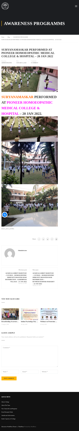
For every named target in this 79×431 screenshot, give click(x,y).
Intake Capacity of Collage (8, 419)
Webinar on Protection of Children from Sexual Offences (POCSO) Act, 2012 (49, 321)
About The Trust (5, 405)
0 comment (34, 62)
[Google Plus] (43, 239)
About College (5, 402)
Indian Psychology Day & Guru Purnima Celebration (29, 321)
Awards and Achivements (8, 415)
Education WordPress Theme (8, 426)
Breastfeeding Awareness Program (10, 321)
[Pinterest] (52, 239)
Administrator (6, 62)
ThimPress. (21, 426)
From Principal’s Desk (7, 412)
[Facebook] (39, 239)
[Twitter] (47, 239)
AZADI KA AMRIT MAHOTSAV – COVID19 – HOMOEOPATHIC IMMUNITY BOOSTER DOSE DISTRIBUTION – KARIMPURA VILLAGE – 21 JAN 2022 (16, 277)
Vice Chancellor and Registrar (9, 408)
